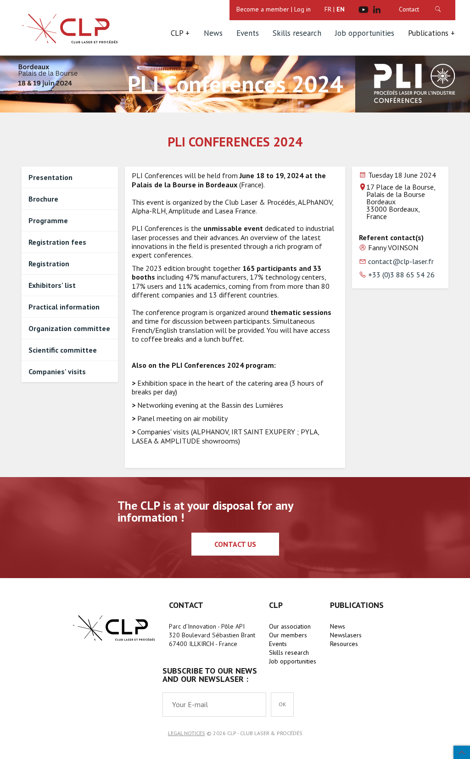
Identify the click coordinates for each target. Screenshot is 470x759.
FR (328, 9)
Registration (48, 263)
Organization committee (69, 328)
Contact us (235, 544)
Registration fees (57, 242)
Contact (409, 9)
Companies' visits (57, 371)
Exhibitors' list (52, 285)
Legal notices (186, 733)
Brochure (43, 198)
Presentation (50, 177)
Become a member (262, 9)
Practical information (64, 306)
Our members (288, 635)
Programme (48, 220)
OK (447, 9)
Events (247, 33)
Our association (290, 626)
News (213, 33)
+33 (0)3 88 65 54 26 (401, 274)
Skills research (297, 33)
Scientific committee (62, 349)
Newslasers (346, 635)
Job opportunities (364, 33)
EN (340, 9)
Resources (344, 644)
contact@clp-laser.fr (401, 261)
